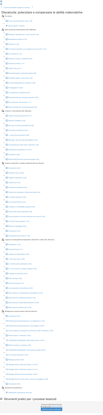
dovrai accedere (57, 407)
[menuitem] (1, 5)
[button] (1, 2)
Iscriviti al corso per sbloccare (51, 409)
